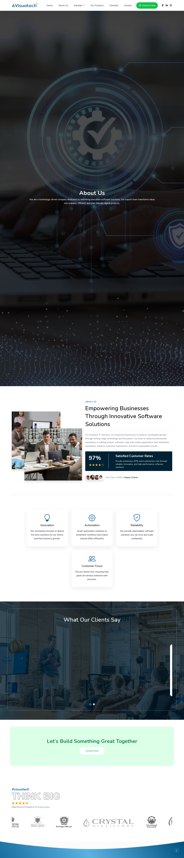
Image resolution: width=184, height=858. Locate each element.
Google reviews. (43, 807)
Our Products (97, 5)
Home (49, 5)
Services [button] (78, 5)
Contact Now (92, 750)
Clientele (113, 5)
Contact (128, 5)
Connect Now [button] (148, 5)
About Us (63, 5)
